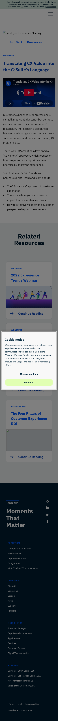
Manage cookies (29, 373)
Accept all (29, 382)
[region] (28, 360)
